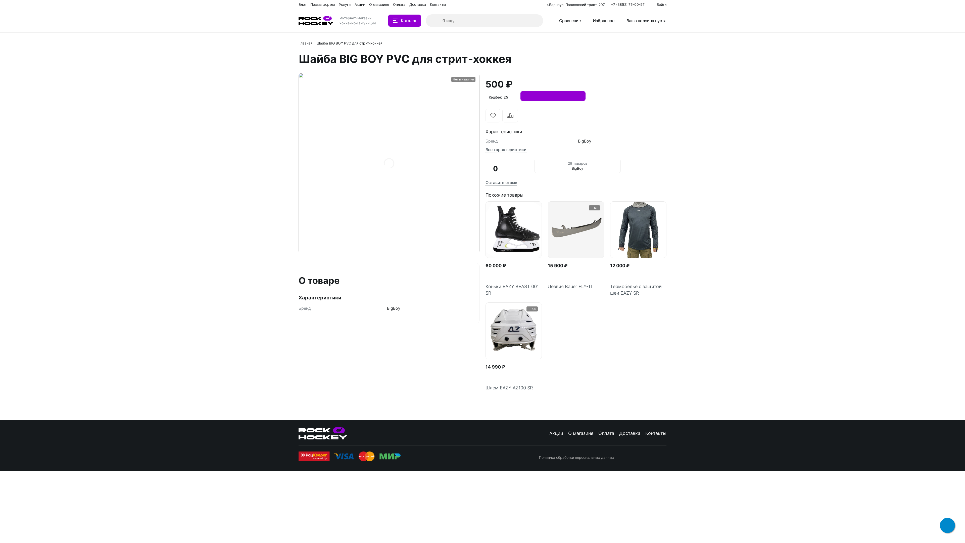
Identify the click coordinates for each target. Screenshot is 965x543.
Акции (556, 433)
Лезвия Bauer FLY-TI (570, 286)
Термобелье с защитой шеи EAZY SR (636, 290)
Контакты (655, 433)
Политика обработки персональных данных (576, 457)
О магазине (580, 433)
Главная (306, 43)
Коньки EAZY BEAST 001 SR (512, 290)
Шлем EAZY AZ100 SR (509, 387)
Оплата (606, 433)
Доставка (629, 433)
